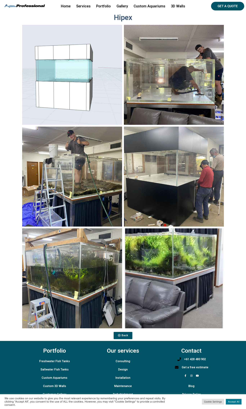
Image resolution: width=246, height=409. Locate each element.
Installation (122, 377)
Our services (123, 350)
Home (66, 6)
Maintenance (123, 386)
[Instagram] (191, 375)
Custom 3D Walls (54, 386)
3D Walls (178, 6)
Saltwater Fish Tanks (55, 369)
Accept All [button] (233, 401)
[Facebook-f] (185, 375)
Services (83, 6)
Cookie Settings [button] (213, 401)
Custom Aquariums (149, 6)
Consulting (123, 361)
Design (123, 369)
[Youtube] (197, 375)
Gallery (122, 6)
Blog (191, 386)
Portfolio (103, 6)
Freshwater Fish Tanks (54, 361)
